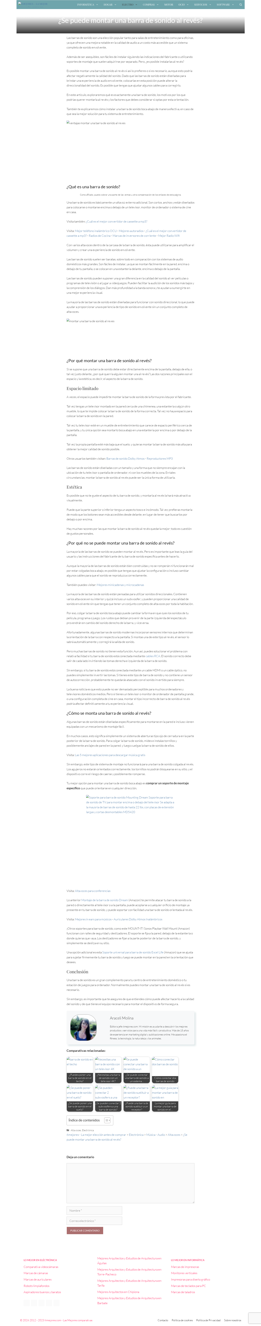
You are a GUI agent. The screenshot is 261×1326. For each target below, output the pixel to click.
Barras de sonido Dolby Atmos (125, 458)
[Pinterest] (49, 1303)
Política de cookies (182, 1320)
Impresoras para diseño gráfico (190, 1279)
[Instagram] (56, 1303)
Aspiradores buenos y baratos (42, 1292)
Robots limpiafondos (36, 1286)
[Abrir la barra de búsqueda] (241, 4)
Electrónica (88, 1130)
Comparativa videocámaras (41, 1267)
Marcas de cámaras (36, 1273)
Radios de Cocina (99, 235)
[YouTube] (42, 1303)
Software (223, 4)
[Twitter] (34, 1303)
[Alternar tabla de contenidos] (106, 1120)
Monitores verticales (184, 1273)
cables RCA (153, 656)
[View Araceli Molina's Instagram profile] (103, 1023)
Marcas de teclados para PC (188, 1286)
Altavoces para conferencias (92, 891)
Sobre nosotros (232, 1320)
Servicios (200, 4)
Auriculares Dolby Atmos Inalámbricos (138, 919)
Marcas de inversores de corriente (134, 235)
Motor (168, 4)
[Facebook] (27, 1303)
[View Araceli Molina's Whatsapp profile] (103, 1032)
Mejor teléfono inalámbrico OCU (96, 231)
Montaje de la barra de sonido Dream (104, 900)
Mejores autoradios (131, 231)
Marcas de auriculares (37, 1279)
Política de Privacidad (208, 1320)
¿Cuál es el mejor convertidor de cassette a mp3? (116, 221)
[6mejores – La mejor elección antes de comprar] (34, 4)
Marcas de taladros (183, 1292)
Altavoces (76, 1130)
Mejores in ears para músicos (93, 919)
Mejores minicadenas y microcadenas (120, 585)
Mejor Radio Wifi (169, 235)
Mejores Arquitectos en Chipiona (118, 1292)
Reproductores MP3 (160, 458)
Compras (149, 4)
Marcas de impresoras (185, 1267)
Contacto (163, 1320)
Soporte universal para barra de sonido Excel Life (133, 952)
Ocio (181, 4)
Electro (127, 4)
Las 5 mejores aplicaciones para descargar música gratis (110, 755)
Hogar (108, 4)
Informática (85, 4)
